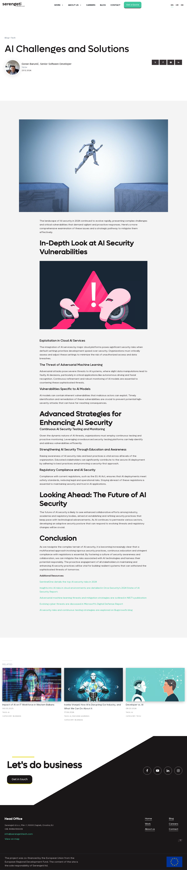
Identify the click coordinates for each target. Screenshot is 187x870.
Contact (115, 5)
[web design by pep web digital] (180, 840)
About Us (73, 5)
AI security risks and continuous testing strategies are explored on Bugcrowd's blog (86, 610)
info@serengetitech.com (19, 833)
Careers (90, 5)
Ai (8, 712)
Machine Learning (80, 716)
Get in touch (20, 779)
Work (57, 5)
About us (150, 829)
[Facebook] (163, 62)
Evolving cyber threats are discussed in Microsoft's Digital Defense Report (81, 603)
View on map (12, 838)
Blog (103, 5)
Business (17, 716)
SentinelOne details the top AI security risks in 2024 (68, 581)
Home (148, 818)
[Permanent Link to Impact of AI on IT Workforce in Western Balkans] (31, 669)
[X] (155, 62)
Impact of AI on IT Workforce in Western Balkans (28, 704)
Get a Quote (132, 4)
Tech (13, 37)
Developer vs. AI (134, 704)
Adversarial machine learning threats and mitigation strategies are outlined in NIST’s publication (93, 597)
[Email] (170, 62)
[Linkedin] (178, 62)
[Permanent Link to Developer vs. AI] (155, 669)
